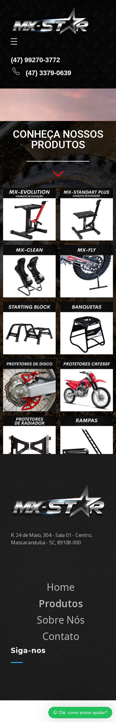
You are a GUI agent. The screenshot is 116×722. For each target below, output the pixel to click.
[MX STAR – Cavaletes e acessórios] (50, 21)
